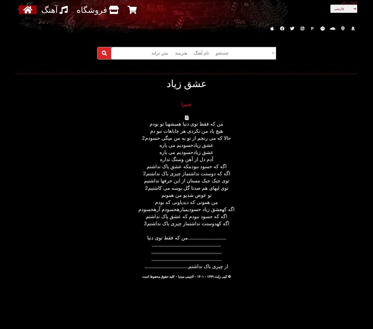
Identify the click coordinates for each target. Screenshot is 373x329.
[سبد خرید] (133, 9)
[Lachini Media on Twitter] (292, 29)
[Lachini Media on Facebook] (282, 29)
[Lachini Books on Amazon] (353, 29)
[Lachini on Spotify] (322, 29)
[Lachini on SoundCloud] (332, 29)
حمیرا (187, 104)
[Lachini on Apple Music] (272, 29)
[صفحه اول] (28, 9)
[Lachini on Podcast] (343, 29)
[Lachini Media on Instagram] (302, 29)
